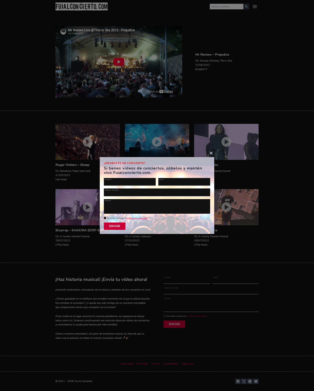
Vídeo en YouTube (112, 190)
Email (162, 179)
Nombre (108, 179)
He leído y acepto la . (128, 218)
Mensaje (108, 200)
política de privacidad (137, 218)
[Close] (211, 153)
